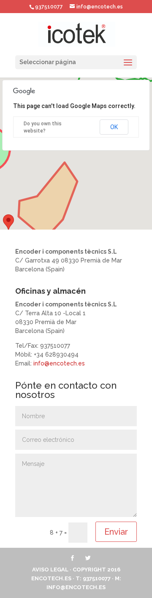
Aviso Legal (50, 569)
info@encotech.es (59, 363)
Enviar (116, 532)
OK (114, 127)
